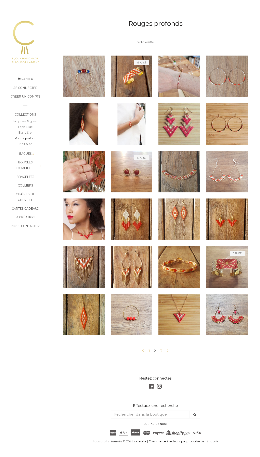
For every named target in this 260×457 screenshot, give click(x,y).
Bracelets (25, 177)
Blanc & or (25, 132)
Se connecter (25, 88)
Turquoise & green (25, 121)
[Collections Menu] (37, 115)
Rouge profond (25, 138)
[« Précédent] (143, 351)
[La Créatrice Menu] (37, 218)
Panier (27, 79)
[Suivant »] (168, 351)
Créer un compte (25, 96)
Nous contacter (25, 226)
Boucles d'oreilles (25, 165)
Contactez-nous (155, 423)
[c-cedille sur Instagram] (159, 387)
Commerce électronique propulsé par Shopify (183, 441)
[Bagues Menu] (33, 154)
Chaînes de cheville (25, 197)
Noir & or (25, 144)
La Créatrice (25, 217)
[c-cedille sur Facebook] (151, 387)
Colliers (25, 185)
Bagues (25, 154)
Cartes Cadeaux (25, 208)
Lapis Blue (25, 127)
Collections (25, 114)
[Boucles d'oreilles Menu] (40, 166)
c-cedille (140, 441)
